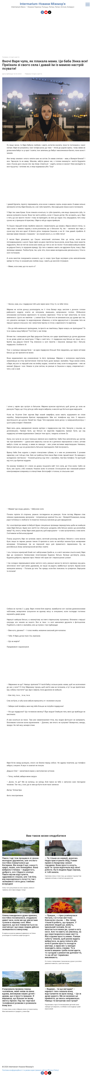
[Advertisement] (46, 33)
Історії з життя (37, 74)
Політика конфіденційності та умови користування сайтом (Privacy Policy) (30, 1070)
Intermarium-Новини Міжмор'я (43, 4)
